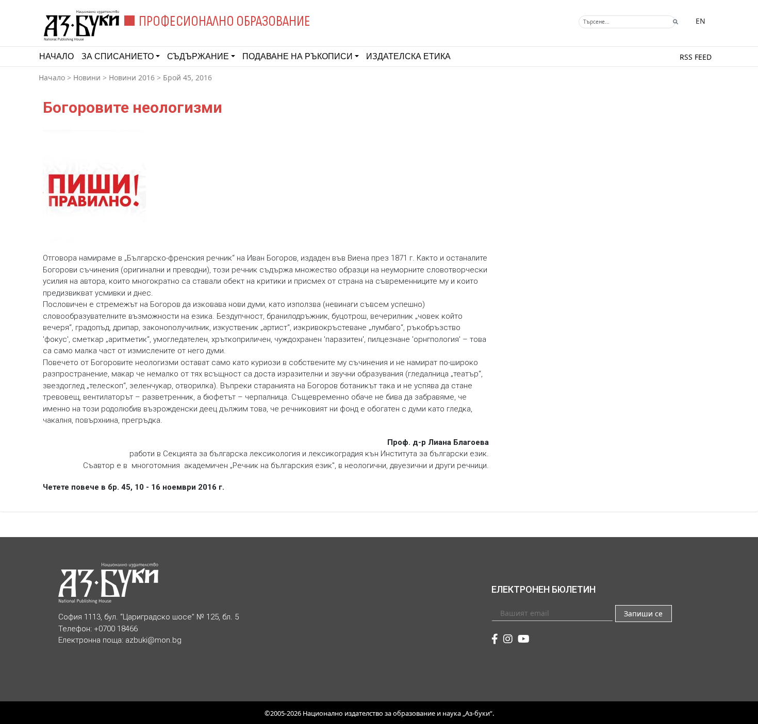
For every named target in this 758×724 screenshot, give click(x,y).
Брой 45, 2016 (187, 77)
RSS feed (696, 57)
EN (700, 21)
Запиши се (643, 613)
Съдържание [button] (198, 56)
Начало (56, 56)
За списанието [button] (117, 56)
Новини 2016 (132, 77)
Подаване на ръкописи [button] (297, 56)
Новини (87, 77)
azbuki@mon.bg (153, 640)
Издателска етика (408, 56)
